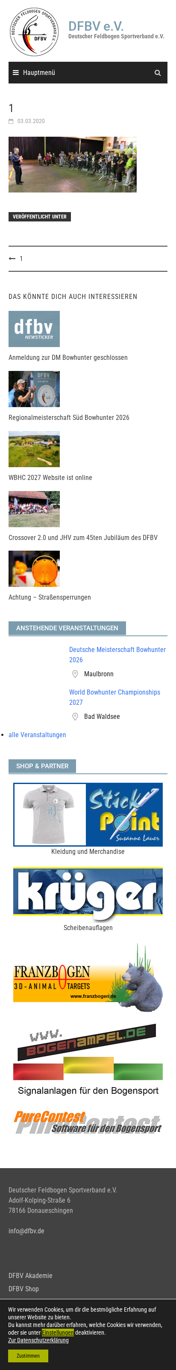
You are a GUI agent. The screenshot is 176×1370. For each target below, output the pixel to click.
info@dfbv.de (26, 1231)
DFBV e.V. (96, 26)
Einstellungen (58, 1332)
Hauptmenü (39, 73)
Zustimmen (28, 1356)
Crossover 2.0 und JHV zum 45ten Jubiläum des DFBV (83, 538)
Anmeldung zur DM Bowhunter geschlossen (68, 357)
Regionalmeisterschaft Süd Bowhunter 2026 (69, 418)
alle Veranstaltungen (37, 735)
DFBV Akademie (31, 1276)
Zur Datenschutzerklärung (38, 1340)
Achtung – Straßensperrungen (50, 597)
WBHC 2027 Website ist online (50, 478)
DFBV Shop (24, 1289)
